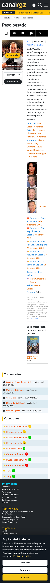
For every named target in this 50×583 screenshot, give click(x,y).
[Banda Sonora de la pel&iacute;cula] (40, 33)
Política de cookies (9, 497)
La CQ (4, 531)
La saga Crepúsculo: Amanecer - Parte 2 (18, 512)
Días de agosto (13, 410)
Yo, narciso (11, 398)
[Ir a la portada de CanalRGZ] (14, 5)
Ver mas (42, 206)
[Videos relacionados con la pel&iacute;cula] (23, 33)
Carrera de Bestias (15, 454)
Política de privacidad (10, 495)
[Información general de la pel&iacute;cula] (6, 33)
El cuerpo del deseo (10, 534)
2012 (29, 41)
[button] (40, 5)
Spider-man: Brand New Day (30, 13)
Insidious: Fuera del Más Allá (18, 382)
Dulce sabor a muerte (16, 426)
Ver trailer (14, 55)
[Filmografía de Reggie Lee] (32, 206)
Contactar (6, 487)
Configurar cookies (9, 500)
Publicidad (6, 503)
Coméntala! (12, 81)
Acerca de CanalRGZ (10, 489)
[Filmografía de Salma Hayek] (32, 168)
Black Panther (7, 514)
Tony (8, 471)
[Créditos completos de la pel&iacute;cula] (14, 33)
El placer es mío (14, 432)
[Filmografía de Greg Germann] (32, 180)
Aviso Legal (6, 492)
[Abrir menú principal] (45, 5)
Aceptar (25, 577)
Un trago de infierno (15, 390)
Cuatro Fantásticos (9, 522)
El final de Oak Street (15, 403)
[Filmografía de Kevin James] (32, 193)
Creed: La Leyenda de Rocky (14, 517)
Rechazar (25, 562)
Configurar (25, 570)
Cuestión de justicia (10, 520)
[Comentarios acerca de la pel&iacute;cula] (31, 33)
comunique (34, 318)
